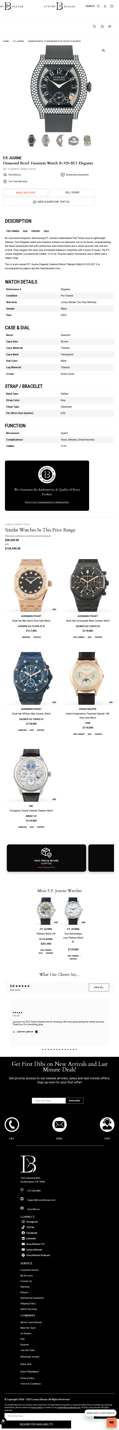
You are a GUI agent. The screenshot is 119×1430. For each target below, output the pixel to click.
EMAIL (59, 1138)
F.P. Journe (18, 41)
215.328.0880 (34, 1190)
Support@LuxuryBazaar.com (41, 1200)
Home (6, 41)
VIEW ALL (99, 987)
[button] (103, 50)
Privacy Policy (37, 1407)
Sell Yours (72, 192)
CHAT (107, 1138)
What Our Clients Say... (59, 974)
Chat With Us (33, 1209)
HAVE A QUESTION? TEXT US (53, 201)
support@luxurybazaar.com (69, 1407)
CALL (12, 1138)
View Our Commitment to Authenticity (47, 502)
